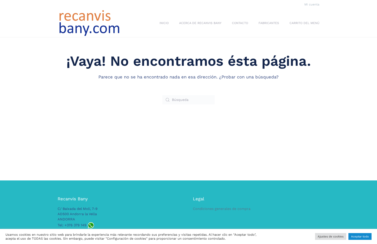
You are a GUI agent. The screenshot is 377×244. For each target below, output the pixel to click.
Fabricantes (269, 23)
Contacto (240, 23)
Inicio (164, 23)
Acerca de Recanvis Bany (200, 23)
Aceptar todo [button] (360, 236)
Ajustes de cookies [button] (331, 236)
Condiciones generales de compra (221, 209)
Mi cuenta (311, 4)
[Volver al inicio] (89, 23)
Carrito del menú (304, 23)
